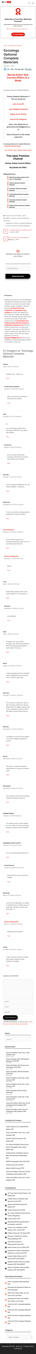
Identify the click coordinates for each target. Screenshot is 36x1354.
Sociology (7, 221)
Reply (7, 378)
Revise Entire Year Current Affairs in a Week (18, 77)
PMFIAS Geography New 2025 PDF (18, 1161)
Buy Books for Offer (18, 167)
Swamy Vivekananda (11, 556)
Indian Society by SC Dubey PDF (18, 1247)
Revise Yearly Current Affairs (18, 163)
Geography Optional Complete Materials (18, 200)
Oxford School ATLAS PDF (15, 1165)
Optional (13, 218)
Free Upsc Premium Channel (18, 157)
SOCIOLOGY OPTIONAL (15, 45)
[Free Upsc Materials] (6, 2)
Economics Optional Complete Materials (18, 189)
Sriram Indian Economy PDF (15, 1168)
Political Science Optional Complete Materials (19, 206)
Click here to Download (12, 146)
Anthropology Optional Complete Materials (18, 195)
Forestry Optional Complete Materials (18, 226)
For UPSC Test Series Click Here (18, 150)
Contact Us (18, 1348)
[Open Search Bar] (29, 3)
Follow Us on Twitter (18, 114)
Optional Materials (23, 218)
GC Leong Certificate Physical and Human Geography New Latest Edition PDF (17, 1147)
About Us (19, 1346)
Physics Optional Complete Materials (17, 184)
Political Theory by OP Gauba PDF (19, 1233)
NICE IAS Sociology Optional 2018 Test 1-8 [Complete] (19, 178)
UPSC (24, 215)
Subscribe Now (18, 276)
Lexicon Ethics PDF (14, 1218)
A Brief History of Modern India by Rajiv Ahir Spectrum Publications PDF (17, 1155)
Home (5, 45)
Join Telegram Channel (18, 109)
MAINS (8, 218)
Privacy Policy (29, 1346)
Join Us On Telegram (18, 119)
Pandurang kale (8, 529)
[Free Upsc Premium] (18, 22)
